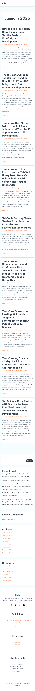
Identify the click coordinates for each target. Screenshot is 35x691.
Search (4, 458)
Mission (17, 642)
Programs (17, 645)
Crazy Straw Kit (6, 569)
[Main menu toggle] (31, 3)
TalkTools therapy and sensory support (17, 620)
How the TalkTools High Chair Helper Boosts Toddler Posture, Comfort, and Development (16, 35)
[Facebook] (11, 605)
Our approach (17, 647)
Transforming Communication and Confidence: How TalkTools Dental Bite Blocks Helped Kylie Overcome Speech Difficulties (14, 271)
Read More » (5, 67)
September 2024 (7, 553)
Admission (17, 625)
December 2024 (6, 550)
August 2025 (6, 538)
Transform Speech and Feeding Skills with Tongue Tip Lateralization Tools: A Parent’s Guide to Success (15, 319)
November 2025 (6, 535)
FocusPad (5, 575)
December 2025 (6, 532)
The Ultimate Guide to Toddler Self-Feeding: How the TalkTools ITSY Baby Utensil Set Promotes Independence (16, 81)
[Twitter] (15, 605)
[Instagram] (20, 605)
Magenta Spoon (6, 577)
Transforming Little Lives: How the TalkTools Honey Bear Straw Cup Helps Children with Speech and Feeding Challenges (16, 176)
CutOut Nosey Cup (7, 572)
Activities (17, 649)
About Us (17, 623)
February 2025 (6, 544)
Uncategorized (18, 44)
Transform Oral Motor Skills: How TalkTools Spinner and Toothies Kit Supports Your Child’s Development (17, 129)
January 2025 (6, 547)
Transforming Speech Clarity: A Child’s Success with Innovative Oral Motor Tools (16, 363)
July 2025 (5, 541)
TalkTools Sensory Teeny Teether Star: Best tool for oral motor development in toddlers (16, 223)
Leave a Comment (7, 44)
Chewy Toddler (6, 566)
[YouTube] (24, 605)
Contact (17, 627)
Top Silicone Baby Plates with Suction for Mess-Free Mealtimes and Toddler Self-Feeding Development (17, 407)
